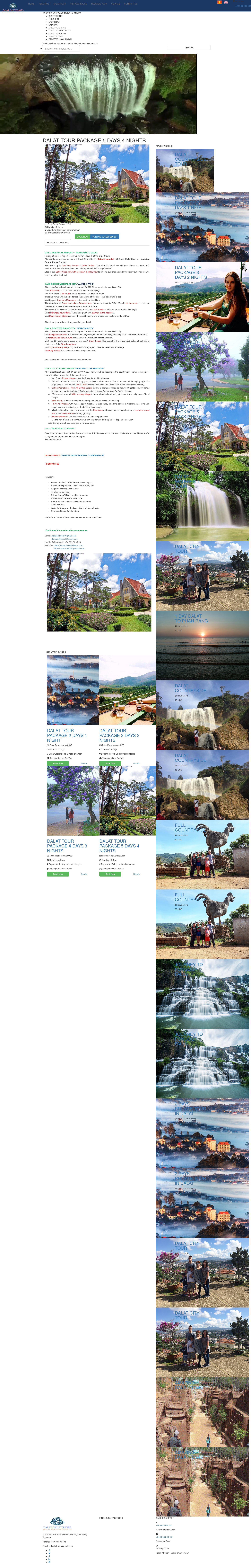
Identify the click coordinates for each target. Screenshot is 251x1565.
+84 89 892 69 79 (164, 1536)
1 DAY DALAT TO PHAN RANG (191, 618)
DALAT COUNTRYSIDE (190, 687)
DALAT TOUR (59, 3)
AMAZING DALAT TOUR (188, 1384)
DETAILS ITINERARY (58, 242)
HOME (31, 3)
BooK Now (58, 763)
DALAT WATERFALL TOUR (187, 481)
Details (84, 763)
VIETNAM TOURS (78, 3)
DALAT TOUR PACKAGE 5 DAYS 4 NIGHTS (119, 846)
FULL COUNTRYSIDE (190, 827)
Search (190, 47)
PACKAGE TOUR (99, 3)
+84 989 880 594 (243, 5)
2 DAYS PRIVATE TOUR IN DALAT (190, 1108)
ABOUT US (44, 3)
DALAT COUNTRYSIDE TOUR (190, 159)
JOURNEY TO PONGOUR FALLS (189, 969)
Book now (82, 236)
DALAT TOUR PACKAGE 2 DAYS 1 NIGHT (67, 735)
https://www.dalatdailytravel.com (69, 548)
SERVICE (115, 3)
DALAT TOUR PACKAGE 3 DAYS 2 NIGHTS (119, 735)
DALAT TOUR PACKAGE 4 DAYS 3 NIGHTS (67, 846)
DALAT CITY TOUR (187, 548)
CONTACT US (130, 3)
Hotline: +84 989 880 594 (105, 236)
